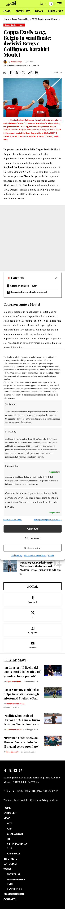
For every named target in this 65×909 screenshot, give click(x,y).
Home (6, 19)
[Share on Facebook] (11, 73)
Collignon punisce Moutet (23, 285)
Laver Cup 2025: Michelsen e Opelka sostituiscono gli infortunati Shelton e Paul (21, 694)
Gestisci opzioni (32, 548)
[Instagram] (32, 630)
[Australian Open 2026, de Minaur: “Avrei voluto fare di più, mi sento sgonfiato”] (53, 741)
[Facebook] (32, 599)
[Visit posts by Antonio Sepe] (5, 62)
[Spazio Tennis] (11, 3)
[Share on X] (17, 73)
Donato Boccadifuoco (15, 703)
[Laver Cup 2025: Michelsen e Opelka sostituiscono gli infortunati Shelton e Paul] (53, 692)
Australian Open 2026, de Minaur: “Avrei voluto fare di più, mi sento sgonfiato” (21, 742)
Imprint (51, 555)
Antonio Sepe (16, 61)
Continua (32, 528)
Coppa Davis (10, 25)
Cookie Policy (16, 555)
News (21, 25)
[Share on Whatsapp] (23, 73)
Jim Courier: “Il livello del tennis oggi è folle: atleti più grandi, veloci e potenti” (22, 671)
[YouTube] (15, 770)
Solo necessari (33, 538)
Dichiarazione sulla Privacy (35, 555)
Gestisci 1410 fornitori (12, 519)
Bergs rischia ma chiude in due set (28, 292)
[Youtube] (32, 645)
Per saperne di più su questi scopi (48, 519)
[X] (32, 614)
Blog (13, 19)
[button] (35, 3)
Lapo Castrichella (13, 681)
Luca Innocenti (12, 752)
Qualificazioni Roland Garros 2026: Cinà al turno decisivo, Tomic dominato (21, 720)
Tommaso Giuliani (14, 729)
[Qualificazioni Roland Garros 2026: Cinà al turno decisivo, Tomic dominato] (53, 718)
